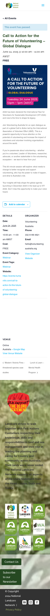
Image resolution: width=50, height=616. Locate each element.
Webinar (7, 257)
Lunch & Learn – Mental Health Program (36, 367)
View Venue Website (12, 353)
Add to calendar (17, 204)
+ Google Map (18, 349)
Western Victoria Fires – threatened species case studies (14, 367)
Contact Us (11, 561)
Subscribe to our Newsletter (10, 577)
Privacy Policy (13, 609)
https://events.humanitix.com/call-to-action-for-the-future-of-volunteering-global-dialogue (12, 285)
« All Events (9, 18)
